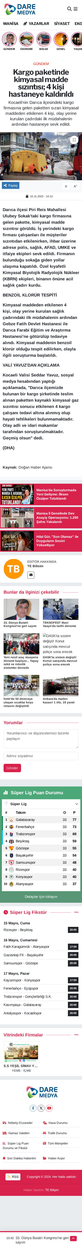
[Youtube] (49, 1108)
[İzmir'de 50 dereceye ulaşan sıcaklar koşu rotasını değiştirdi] (21, 685)
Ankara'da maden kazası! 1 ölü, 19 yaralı (59, 700)
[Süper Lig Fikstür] (76, 912)
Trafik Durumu (57, 1133)
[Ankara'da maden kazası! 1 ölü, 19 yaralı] (61, 685)
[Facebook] (33, 1108)
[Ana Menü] (76, 9)
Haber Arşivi (56, 1158)
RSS (15, 1176)
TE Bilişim (52, 1190)
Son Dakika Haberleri (21, 1158)
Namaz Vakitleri (18, 1133)
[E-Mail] (30, 575)
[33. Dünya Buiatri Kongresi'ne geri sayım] (21, 609)
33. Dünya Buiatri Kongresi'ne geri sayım (20, 624)
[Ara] (69, 9)
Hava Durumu (58, 1123)
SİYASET (62, 23)
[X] (41, 1108)
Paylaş (12, 185)
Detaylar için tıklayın (41, 897)
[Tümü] (76, 1035)
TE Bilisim (35, 566)
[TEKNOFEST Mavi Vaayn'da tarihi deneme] (61, 609)
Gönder (12, 768)
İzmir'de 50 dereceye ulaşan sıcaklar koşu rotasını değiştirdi (18, 702)
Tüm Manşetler (58, 1143)
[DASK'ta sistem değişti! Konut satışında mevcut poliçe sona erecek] (61, 644)
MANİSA (10, 23)
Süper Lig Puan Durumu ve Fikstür (16, 1146)
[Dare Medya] (19, 9)
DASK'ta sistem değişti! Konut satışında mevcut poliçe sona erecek (60, 661)
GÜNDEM (41, 64)
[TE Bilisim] (14, 569)
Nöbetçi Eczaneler (20, 1123)
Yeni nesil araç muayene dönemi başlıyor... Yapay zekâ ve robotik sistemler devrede (21, 662)
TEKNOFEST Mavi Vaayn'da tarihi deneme (59, 624)
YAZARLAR (38, 23)
